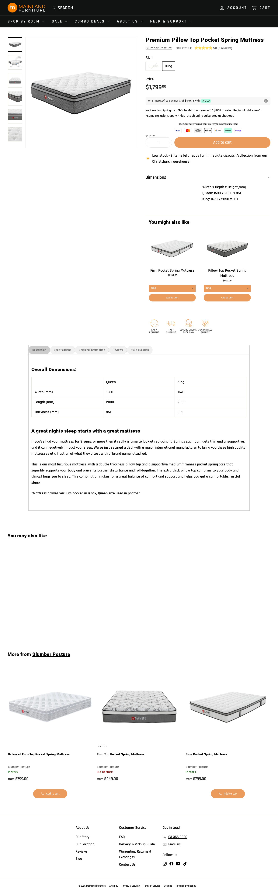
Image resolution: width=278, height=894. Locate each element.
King (168, 66)
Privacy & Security (131, 885)
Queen (153, 66)
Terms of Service (152, 885)
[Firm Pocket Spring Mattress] (172, 248)
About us (128, 21)
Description (39, 350)
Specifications (62, 350)
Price (150, 79)
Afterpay (113, 885)
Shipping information (92, 350)
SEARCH (65, 8)
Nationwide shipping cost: (161, 111)
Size (149, 58)
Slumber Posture (159, 48)
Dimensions (156, 177)
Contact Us (127, 864)
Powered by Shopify (186, 885)
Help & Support (169, 21)
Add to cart (29, 631)
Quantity (150, 136)
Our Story (82, 837)
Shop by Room (24, 21)
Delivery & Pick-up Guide (137, 844)
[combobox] (172, 288)
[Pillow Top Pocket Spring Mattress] (227, 248)
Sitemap (168, 885)
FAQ (122, 837)
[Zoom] (81, 92)
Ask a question (140, 350)
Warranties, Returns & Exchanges (135, 854)
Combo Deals (90, 21)
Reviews (118, 350)
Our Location (85, 844)
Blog (79, 858)
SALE (58, 21)
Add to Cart (172, 297)
